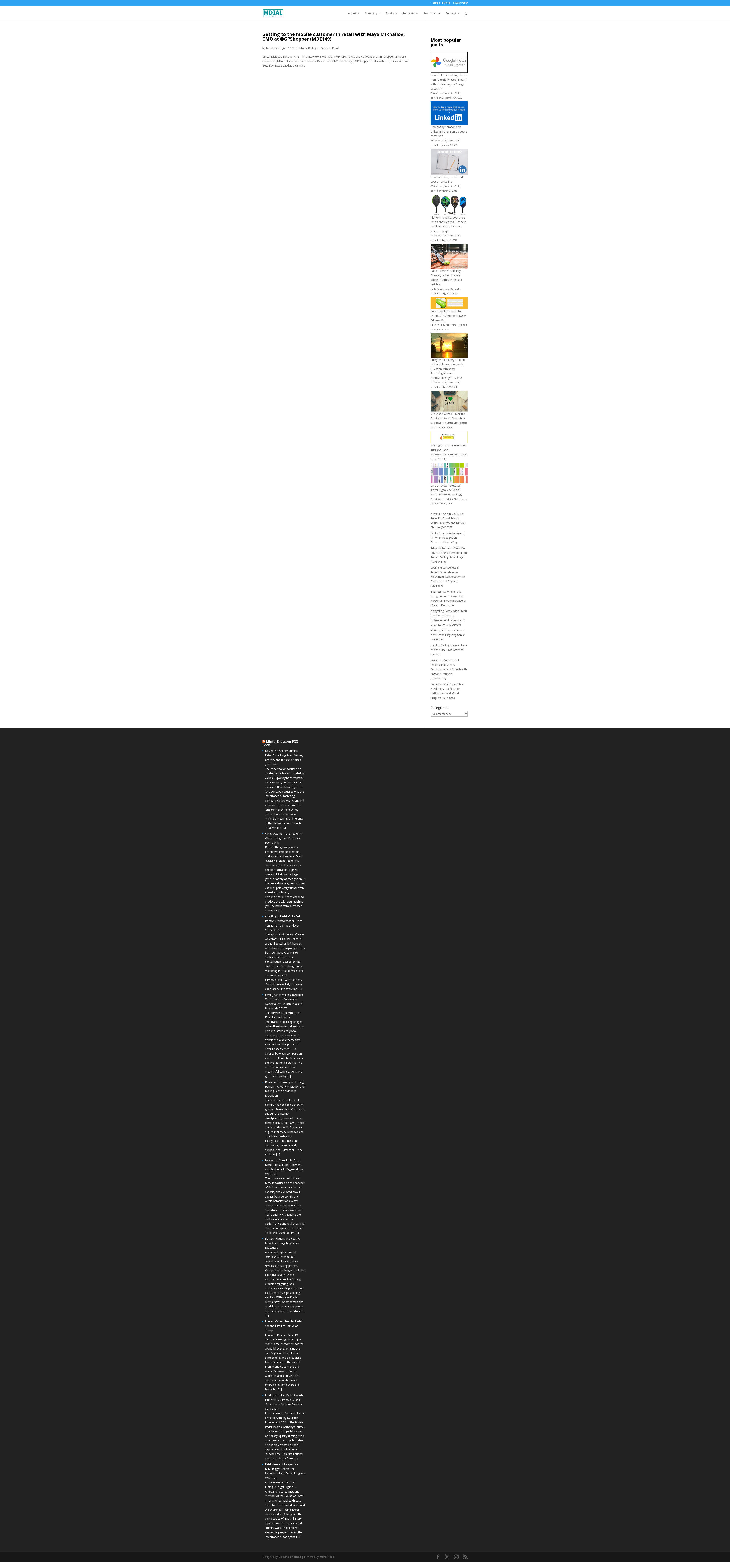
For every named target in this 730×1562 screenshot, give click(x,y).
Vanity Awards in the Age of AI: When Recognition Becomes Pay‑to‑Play (447, 537)
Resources (430, 13)
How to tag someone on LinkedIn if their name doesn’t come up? (449, 131)
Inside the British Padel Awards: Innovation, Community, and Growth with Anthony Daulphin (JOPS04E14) (449, 669)
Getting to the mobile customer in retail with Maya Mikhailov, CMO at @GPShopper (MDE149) (333, 36)
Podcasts (409, 13)
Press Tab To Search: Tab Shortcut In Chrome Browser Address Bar (448, 315)
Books (390, 13)
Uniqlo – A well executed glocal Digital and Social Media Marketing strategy (446, 490)
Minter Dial (272, 48)
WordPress (326, 1557)
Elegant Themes (289, 1557)
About (352, 13)
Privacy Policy (460, 3)
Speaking (371, 13)
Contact (450, 13)
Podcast (326, 48)
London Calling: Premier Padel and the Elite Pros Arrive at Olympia (449, 649)
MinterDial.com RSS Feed (280, 743)
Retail (335, 48)
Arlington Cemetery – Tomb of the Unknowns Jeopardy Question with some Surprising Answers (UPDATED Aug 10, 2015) (448, 369)
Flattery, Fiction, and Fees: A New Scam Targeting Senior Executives (448, 635)
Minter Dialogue (309, 48)
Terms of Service (440, 3)
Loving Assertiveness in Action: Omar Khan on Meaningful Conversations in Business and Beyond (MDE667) (448, 576)
